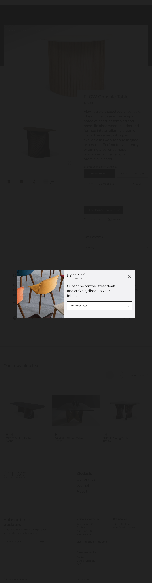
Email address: (79, 305)
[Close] (129, 276)
